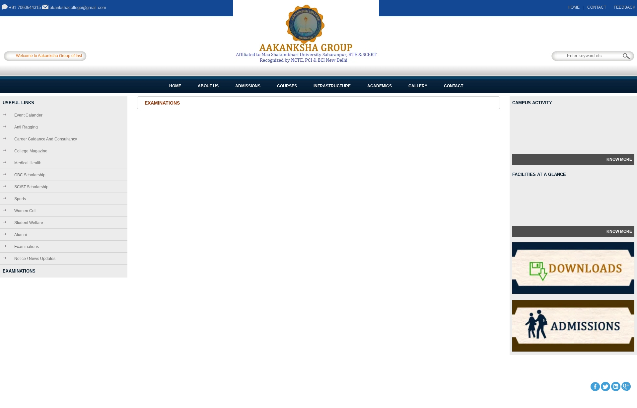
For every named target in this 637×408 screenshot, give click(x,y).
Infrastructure (332, 86)
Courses (287, 86)
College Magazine (30, 151)
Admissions (247, 86)
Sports (20, 199)
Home (175, 86)
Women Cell (25, 210)
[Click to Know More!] (573, 350)
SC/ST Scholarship (31, 187)
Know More (619, 159)
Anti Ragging (26, 127)
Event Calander (28, 115)
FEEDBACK (624, 7)
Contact (453, 86)
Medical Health (27, 163)
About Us (208, 86)
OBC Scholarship (29, 175)
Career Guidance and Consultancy (45, 139)
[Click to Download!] (573, 292)
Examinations (26, 246)
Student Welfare (28, 222)
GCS (152, 386)
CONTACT (596, 7)
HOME (574, 7)
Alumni (20, 234)
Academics (379, 86)
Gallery (417, 86)
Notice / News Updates (34, 258)
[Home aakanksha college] (306, 61)
